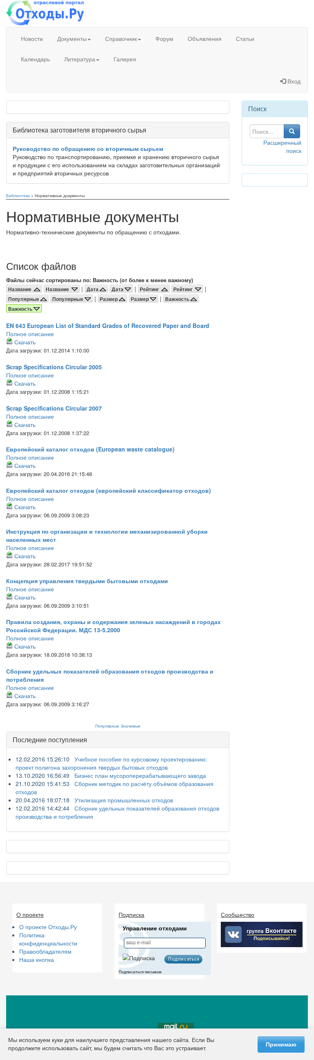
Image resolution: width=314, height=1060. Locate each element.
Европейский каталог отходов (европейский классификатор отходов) (108, 490)
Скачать (25, 342)
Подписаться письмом (140, 972)
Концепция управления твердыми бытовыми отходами (87, 581)
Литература (79, 59)
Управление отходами (155, 928)
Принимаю (281, 1044)
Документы (72, 38)
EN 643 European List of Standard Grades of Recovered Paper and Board (107, 325)
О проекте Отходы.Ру (48, 927)
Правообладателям (45, 951)
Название (21, 289)
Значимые (131, 726)
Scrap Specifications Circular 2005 (54, 367)
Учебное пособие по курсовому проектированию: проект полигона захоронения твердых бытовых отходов (111, 763)
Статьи (245, 38)
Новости (32, 38)
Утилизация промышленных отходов (123, 800)
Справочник (121, 38)
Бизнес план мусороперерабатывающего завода (140, 775)
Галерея (125, 59)
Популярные (24, 299)
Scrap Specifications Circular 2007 (54, 408)
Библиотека (18, 195)
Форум (164, 38)
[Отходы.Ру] (45, 13)
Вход (293, 81)
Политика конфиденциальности (48, 939)
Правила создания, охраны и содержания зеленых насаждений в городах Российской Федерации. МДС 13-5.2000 (113, 626)
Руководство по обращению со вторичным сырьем (88, 148)
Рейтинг (150, 289)
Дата (93, 289)
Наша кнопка (36, 959)
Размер (109, 299)
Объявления (205, 38)
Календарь (35, 59)
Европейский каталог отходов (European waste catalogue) (90, 449)
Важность (178, 299)
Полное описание (30, 334)
